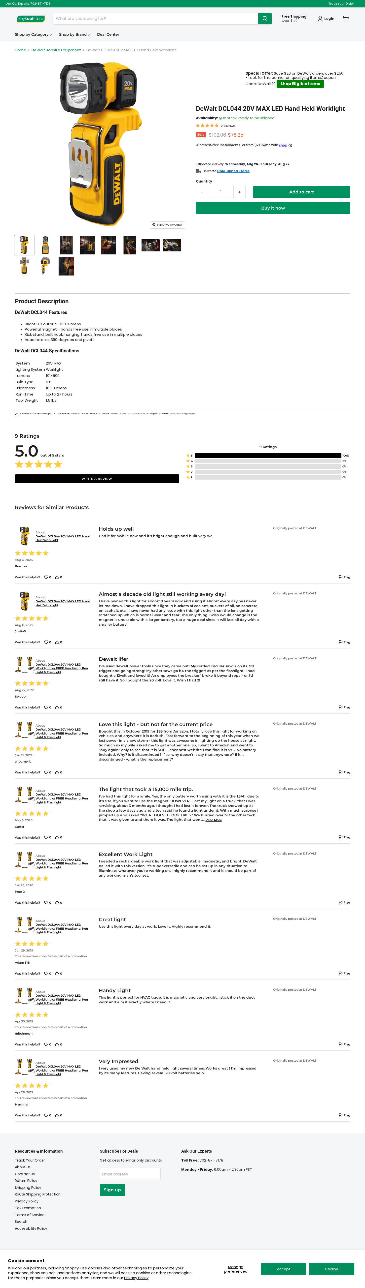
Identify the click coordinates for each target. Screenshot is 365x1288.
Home (20, 50)
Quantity (204, 181)
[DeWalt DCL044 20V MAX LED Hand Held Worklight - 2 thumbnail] (45, 245)
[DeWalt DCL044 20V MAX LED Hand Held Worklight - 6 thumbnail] (130, 245)
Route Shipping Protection (38, 1194)
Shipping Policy (28, 1187)
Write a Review (97, 479)
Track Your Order (341, 3)
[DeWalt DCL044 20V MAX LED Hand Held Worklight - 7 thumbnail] (151, 245)
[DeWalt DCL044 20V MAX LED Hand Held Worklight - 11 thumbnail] (66, 266)
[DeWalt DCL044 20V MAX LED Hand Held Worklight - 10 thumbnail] (45, 266)
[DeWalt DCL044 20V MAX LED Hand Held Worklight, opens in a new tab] (24, 536)
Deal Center (108, 34)
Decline (331, 1269)
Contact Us (25, 1173)
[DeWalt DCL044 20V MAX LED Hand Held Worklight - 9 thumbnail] (24, 266)
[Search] (265, 18)
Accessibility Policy (31, 1228)
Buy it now (273, 208)
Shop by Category (32, 34)
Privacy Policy (136, 1277)
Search (21, 1221)
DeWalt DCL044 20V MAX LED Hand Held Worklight (63, 538)
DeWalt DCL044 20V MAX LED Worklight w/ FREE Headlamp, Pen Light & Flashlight (62, 668)
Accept (284, 1269)
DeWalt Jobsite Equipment (56, 50)
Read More (214, 820)
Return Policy (26, 1180)
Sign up (112, 1189)
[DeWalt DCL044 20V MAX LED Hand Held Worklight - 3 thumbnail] (66, 245)
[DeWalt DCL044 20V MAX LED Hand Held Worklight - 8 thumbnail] (172, 245)
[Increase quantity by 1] (240, 192)
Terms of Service (29, 1214)
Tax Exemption (28, 1207)
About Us (23, 1167)
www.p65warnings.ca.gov (182, 413)
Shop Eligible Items (300, 84)
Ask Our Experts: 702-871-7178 (28, 3)
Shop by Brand (73, 34)
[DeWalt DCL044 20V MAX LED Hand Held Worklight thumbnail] (24, 245)
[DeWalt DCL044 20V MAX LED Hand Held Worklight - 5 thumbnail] (108, 245)
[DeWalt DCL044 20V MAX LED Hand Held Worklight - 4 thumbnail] (87, 245)
